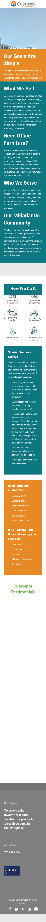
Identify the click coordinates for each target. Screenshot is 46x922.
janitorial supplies (33, 110)
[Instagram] (36, 909)
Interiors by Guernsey (13, 150)
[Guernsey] (23, 4)
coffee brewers (24, 107)
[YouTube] (23, 909)
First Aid (17, 110)
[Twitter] (16, 909)
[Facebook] (10, 909)
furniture (7, 110)
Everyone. (17, 190)
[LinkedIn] (29, 909)
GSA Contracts (18, 515)
